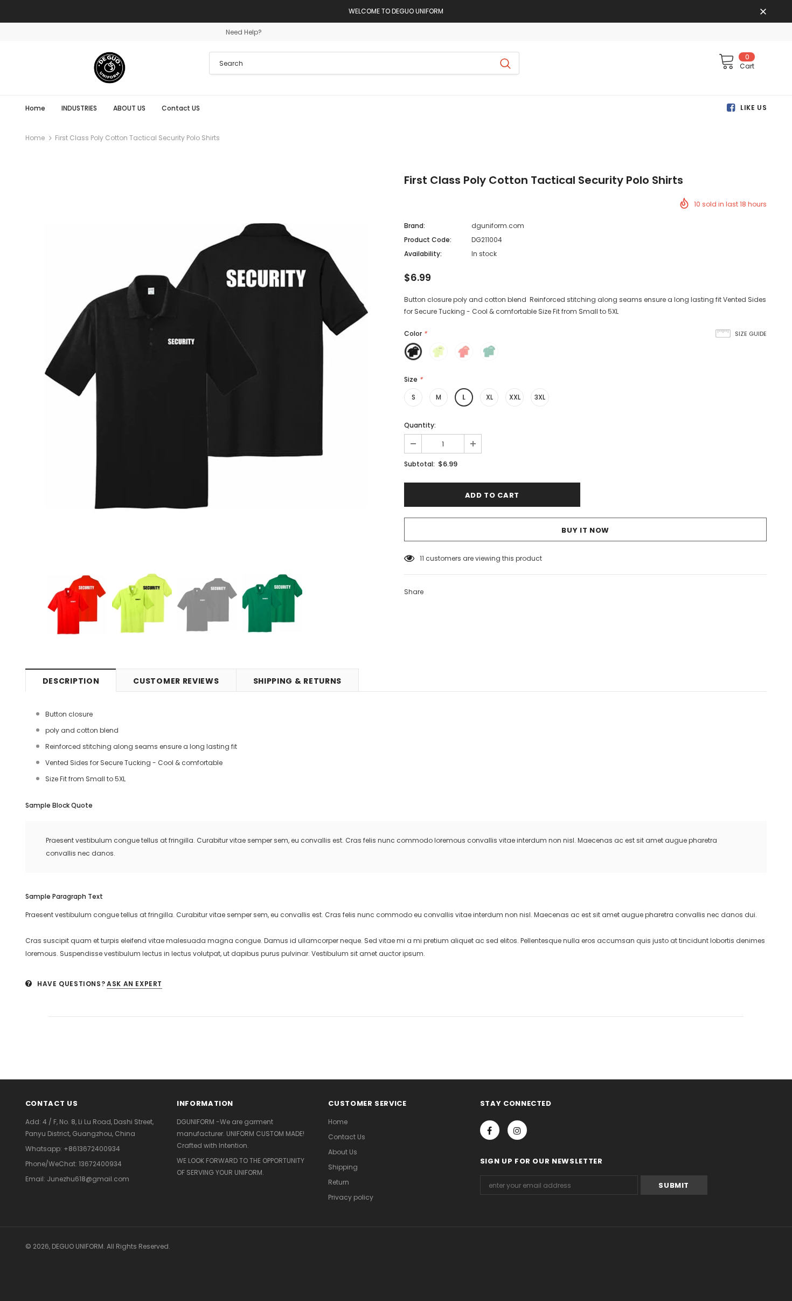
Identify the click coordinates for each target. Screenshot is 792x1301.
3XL (539, 397)
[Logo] (109, 68)
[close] (763, 12)
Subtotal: (419, 464)
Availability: (423, 253)
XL (489, 397)
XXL (514, 397)
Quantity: (420, 425)
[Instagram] (517, 1130)
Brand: (414, 225)
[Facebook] (489, 1130)
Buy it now (585, 530)
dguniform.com (497, 225)
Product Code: (427, 239)
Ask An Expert (134, 983)
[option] (206, 364)
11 (422, 558)
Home (35, 137)
